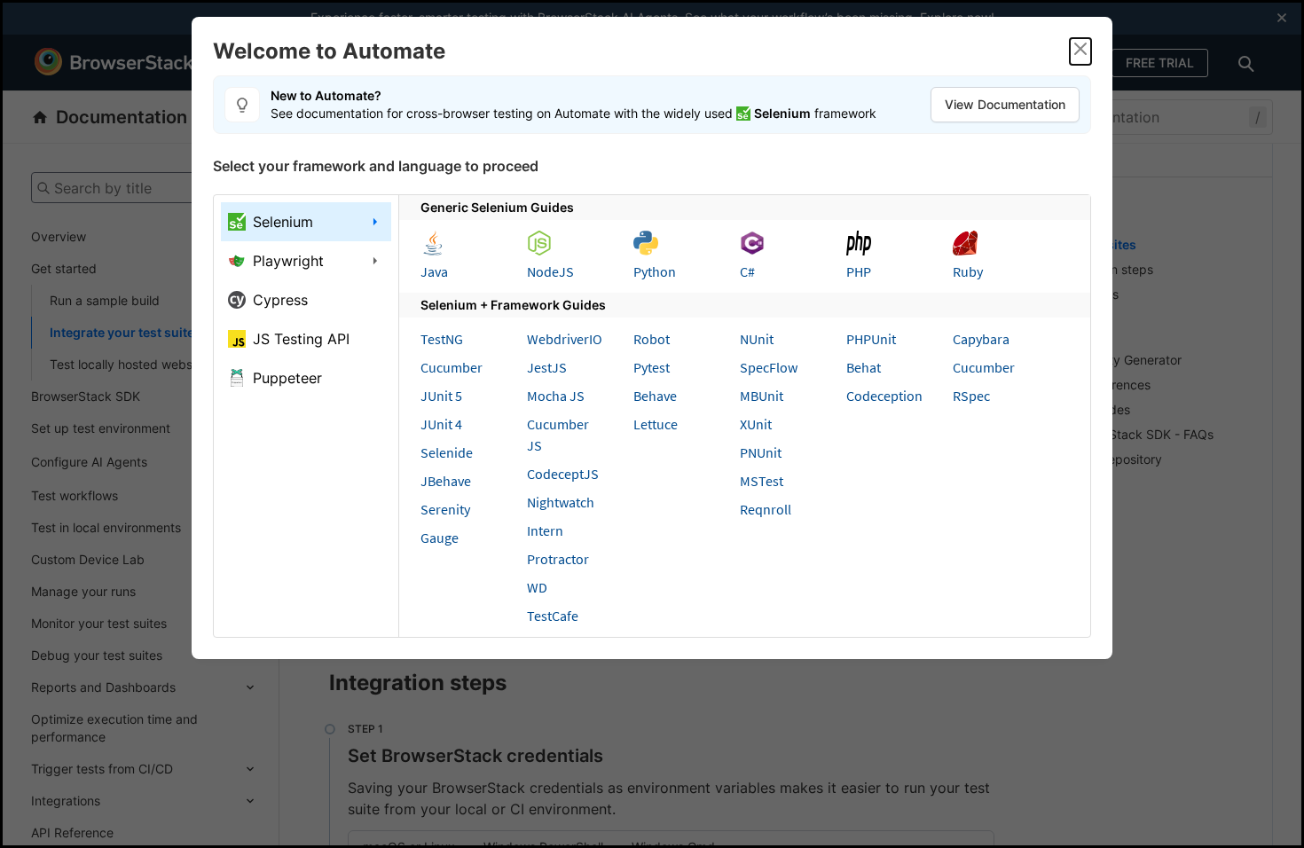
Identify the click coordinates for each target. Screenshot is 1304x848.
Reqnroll (765, 509)
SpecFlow (768, 367)
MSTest (761, 481)
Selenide (446, 452)
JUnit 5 (441, 395)
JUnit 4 (441, 424)
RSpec (971, 395)
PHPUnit (871, 339)
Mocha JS (556, 395)
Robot (651, 339)
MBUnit (761, 395)
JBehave (445, 481)
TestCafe (552, 615)
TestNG (441, 339)
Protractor (558, 559)
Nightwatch (560, 502)
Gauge (439, 537)
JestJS (547, 367)
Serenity (445, 509)
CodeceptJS (563, 474)
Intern (545, 530)
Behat (863, 367)
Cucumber (451, 367)
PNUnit (761, 452)
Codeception (884, 395)
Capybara (981, 339)
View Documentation (1005, 104)
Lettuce (655, 424)
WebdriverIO (564, 339)
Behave (655, 395)
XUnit (756, 424)
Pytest (651, 367)
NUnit (757, 339)
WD (537, 587)
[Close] (1080, 51)
